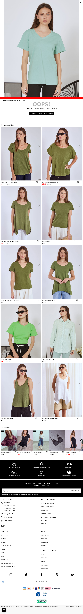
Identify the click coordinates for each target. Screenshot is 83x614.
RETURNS (3, 542)
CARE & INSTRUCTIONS (47, 507)
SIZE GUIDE (44, 520)
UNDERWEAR (44, 568)
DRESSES (43, 561)
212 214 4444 (7, 503)
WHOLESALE (44, 542)
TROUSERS (44, 558)
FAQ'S (2, 556)
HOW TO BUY (4, 535)
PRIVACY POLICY (46, 510)
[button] (4, 610)
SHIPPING (3, 538)
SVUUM (3, 549)
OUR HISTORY (45, 535)
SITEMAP (43, 524)
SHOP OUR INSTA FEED (7, 563)
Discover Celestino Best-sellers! (41, 114)
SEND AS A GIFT (5, 560)
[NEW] (9, 450)
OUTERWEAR (44, 565)
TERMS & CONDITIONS (47, 503)
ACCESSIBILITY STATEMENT (48, 517)
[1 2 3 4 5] (41, 49)
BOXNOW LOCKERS (6, 545)
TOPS (42, 554)
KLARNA (3, 553)
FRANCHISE (44, 538)
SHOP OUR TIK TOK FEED (8, 567)
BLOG (3, 526)
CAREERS (43, 545)
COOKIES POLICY (46, 514)
